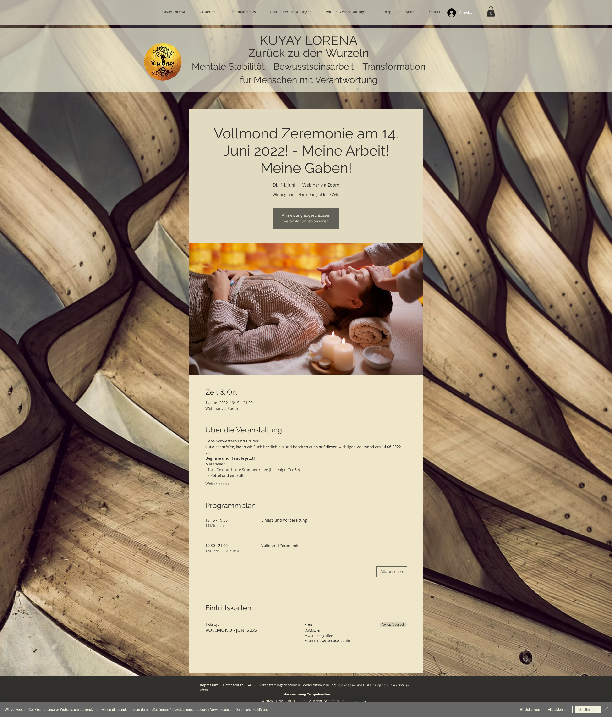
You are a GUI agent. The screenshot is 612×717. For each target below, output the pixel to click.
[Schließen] (606, 709)
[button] (491, 11)
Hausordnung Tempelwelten (307, 694)
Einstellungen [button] (530, 709)
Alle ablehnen (558, 709)
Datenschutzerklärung (252, 709)
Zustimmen (587, 709)
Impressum (209, 685)
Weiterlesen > (217, 483)
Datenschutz (233, 685)
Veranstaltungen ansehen (306, 221)
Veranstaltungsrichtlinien (279, 685)
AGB (252, 685)
